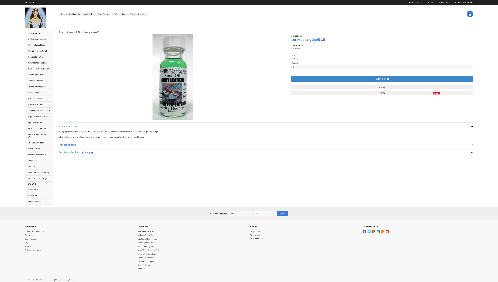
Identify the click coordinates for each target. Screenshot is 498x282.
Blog (123, 14)
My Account (432, 2)
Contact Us (88, 14)
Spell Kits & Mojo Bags (37, 178)
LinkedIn (378, 231)
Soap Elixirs (32, 160)
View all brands (34, 201)
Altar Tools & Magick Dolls (39, 69)
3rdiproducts (33, 189)
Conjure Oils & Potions (37, 74)
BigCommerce (73, 280)
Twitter (369, 231)
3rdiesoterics (33, 195)
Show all (141, 268)
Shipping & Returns (138, 14)
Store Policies (103, 14)
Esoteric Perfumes (35, 98)
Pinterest (387, 231)
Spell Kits (32, 166)
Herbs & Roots (34, 92)
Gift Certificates (444, 2)
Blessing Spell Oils (35, 57)
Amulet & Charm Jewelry (38, 51)
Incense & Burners (35, 104)
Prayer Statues (34, 148)
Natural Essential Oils (37, 128)
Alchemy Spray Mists (36, 45)
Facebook (364, 231)
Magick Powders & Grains (38, 116)
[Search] (26, 2)
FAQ (115, 14)
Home (61, 32)
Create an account (466, 2)
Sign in (455, 2)
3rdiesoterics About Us (70, 14)
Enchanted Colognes (36, 86)
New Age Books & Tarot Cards (38, 135)
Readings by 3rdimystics (37, 154)
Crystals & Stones (35, 80)
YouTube (373, 231)
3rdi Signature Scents (37, 39)
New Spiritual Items (36, 143)
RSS (382, 231)
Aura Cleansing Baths (37, 63)
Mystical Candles (35, 122)
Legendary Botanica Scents (39, 110)
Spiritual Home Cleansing (38, 172)
